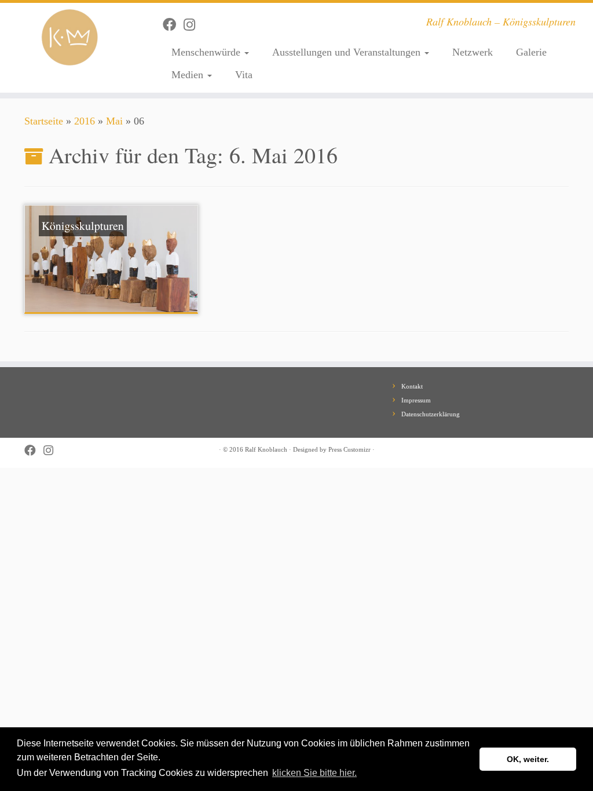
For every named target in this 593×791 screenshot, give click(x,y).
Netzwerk (472, 52)
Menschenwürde (207, 52)
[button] (362, 773)
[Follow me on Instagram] (193, 24)
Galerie (531, 52)
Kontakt (412, 386)
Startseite (43, 121)
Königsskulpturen (83, 225)
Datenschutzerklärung (430, 414)
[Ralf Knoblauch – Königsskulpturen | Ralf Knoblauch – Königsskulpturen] (69, 38)
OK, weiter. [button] (528, 759)
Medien (188, 74)
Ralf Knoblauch (266, 449)
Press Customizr (349, 449)
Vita (243, 74)
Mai (114, 121)
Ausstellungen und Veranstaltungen (347, 52)
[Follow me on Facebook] (173, 24)
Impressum (416, 400)
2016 (84, 121)
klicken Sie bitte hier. (314, 773)
